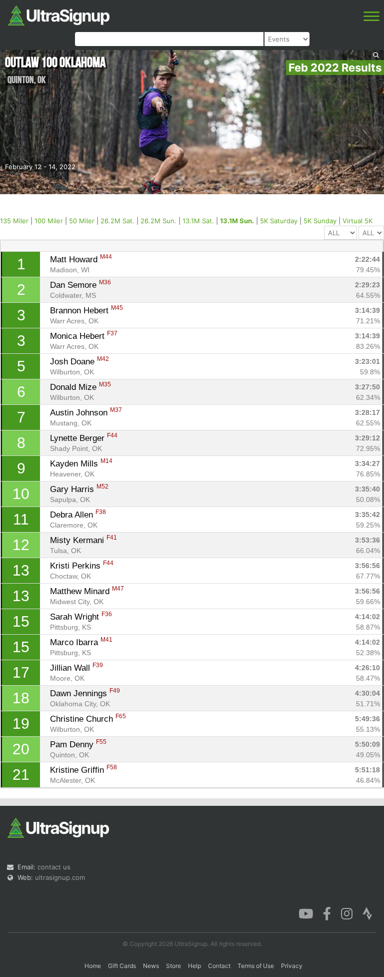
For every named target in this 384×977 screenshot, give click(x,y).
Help (194, 965)
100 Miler (48, 221)
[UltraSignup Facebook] (327, 913)
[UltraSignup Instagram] (346, 913)
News (151, 965)
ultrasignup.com (60, 877)
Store (173, 965)
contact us (54, 867)
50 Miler (81, 221)
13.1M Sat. (198, 221)
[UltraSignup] (59, 14)
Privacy (291, 965)
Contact (219, 965)
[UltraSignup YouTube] (305, 913)
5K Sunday (320, 221)
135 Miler (14, 221)
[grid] (192, 519)
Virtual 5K (357, 221)
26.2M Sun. (158, 221)
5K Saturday (279, 221)
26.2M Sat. (117, 221)
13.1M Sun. (237, 221)
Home (92, 965)
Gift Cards (122, 965)
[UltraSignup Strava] (367, 913)
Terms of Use (256, 965)
